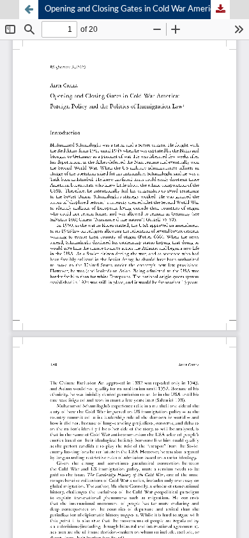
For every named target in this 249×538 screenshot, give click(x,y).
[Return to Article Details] (28, 9)
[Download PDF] (220, 9)
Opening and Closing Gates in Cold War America (131, 9)
